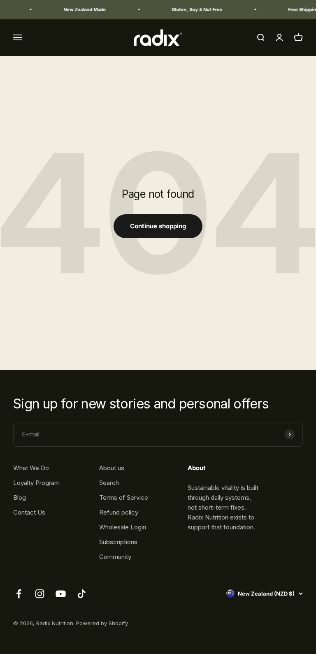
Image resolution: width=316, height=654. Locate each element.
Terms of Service (123, 497)
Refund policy (118, 512)
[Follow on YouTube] (60, 593)
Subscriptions (118, 542)
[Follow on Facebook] (18, 593)
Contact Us (29, 512)
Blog (19, 497)
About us (111, 468)
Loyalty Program (36, 483)
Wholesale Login (122, 527)
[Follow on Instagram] (39, 593)
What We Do (31, 468)
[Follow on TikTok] (81, 593)
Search (109, 483)
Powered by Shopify (102, 623)
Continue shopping (158, 226)
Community (115, 557)
